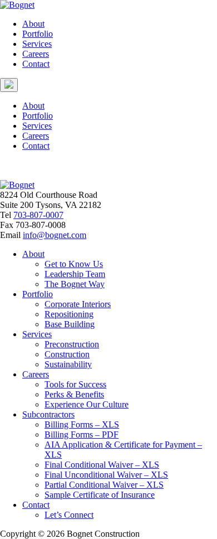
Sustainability (68, 364)
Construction (67, 354)
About (33, 23)
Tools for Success (75, 384)
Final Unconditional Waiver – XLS (106, 474)
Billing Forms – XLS (82, 424)
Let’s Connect (69, 514)
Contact (36, 64)
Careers (35, 54)
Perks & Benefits (74, 394)
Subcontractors (48, 414)
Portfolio (37, 33)
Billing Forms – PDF (82, 434)
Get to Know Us (74, 264)
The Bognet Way (75, 284)
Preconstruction (72, 344)
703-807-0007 (38, 215)
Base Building (70, 324)
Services (37, 43)
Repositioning (69, 314)
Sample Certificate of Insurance (100, 494)
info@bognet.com (54, 235)
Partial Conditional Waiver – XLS (104, 484)
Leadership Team (75, 274)
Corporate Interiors (78, 304)
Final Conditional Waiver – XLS (102, 464)
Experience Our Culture (87, 404)
